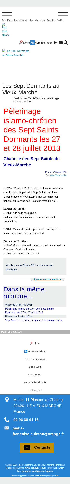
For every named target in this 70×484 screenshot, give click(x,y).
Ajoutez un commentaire (47, 279)
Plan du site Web (35, 358)
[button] (55, 43)
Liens (26, 42)
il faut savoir (57, 468)
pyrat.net (23, 476)
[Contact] (60, 43)
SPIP (56, 476)
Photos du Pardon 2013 (18, 316)
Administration (43, 42)
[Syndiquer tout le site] (6, 29)
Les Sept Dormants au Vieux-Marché (30, 92)
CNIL (27, 468)
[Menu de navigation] (7, 12)
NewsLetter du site (35, 382)
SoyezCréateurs (40, 476)
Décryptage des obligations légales (35, 471)
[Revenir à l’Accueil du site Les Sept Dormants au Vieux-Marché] (13, 61)
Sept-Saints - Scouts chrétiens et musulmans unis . (34, 320)
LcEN (36, 468)
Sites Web (35, 366)
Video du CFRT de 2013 (18, 304)
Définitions (35, 390)
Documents (35, 374)
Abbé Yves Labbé (58, 175)
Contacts (42, 447)
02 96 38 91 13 (26, 420)
